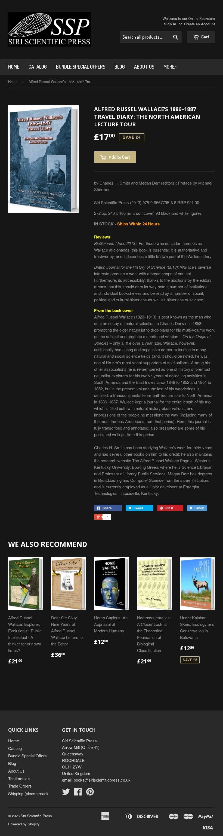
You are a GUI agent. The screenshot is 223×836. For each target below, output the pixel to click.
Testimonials (19, 778)
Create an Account (199, 24)
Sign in (170, 24)
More (169, 67)
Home (13, 67)
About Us (144, 67)
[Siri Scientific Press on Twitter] (66, 793)
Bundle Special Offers (80, 67)
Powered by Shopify (24, 823)
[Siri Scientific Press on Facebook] (78, 793)
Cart (204, 36)
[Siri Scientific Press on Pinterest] (90, 793)
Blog (119, 67)
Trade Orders (20, 786)
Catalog (38, 67)
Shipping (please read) (28, 793)
